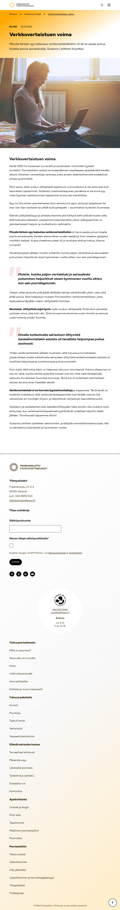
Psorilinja (14, 713)
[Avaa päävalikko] (109, 5)
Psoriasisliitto (18, 847)
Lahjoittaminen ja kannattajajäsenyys (31, 878)
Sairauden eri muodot (22, 658)
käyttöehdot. (75, 553)
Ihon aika (15, 815)
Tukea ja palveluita (20, 697)
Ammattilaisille (18, 681)
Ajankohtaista (18, 799)
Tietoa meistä (17, 854)
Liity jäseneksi (17, 870)
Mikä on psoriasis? (20, 650)
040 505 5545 (60, 610)
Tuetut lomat (17, 721)
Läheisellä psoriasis (20, 768)
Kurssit (13, 705)
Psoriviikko (15, 838)
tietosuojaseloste (57, 553)
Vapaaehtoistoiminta (21, 736)
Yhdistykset (16, 893)
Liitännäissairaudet (20, 673)
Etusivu (13, 14)
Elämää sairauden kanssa (24, 744)
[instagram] (11, 574)
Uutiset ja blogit (32, 14)
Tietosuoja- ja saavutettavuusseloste (70, 906)
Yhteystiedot (17, 885)
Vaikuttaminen (18, 862)
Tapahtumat (16, 823)
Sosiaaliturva (17, 783)
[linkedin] (25, 574)
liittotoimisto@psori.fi (22, 500)
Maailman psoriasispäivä (24, 830)
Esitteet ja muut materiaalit (26, 689)
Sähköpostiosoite (20, 520)
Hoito (12, 666)
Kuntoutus (15, 791)
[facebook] (18, 574)
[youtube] (32, 574)
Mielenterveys (17, 760)
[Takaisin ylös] (112, 902)
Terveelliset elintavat (22, 752)
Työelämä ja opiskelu (21, 775)
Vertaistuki (15, 728)
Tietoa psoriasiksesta (22, 643)
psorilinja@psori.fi (60, 613)
